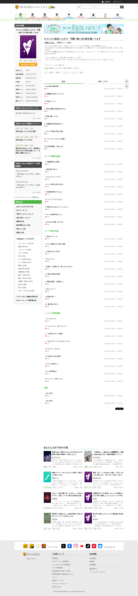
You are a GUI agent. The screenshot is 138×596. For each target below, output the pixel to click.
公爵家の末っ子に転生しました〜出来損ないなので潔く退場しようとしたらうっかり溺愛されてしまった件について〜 (108, 495)
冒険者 (58, 72)
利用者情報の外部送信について (62, 574)
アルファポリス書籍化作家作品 (27, 296)
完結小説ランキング (23, 218)
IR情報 (92, 561)
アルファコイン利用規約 (60, 561)
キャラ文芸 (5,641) (24, 259)
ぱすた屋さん (97, 457)
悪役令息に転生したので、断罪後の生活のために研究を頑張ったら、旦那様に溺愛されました (28, 150)
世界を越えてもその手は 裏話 (26, 131)
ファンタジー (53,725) (26, 243)
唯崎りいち (55, 478)
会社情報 (93, 558)
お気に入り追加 (29, 64)
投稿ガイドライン (58, 580)
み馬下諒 (54, 519)
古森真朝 (54, 498)
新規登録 (107, 2)
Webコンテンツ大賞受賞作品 (26, 300)
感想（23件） (103, 81)
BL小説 (27, 20)
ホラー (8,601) (23, 253)
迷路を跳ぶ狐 (97, 478)
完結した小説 (21, 229)
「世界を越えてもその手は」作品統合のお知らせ (28, 186)
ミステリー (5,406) (24, 250)
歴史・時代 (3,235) (24, 278)
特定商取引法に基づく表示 (61, 571)
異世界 (51, 72)
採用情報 (93, 564)
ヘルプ (54, 577)
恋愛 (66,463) (22, 246)
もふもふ (75, 72)
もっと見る (37, 118)
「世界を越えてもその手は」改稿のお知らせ (28, 175)
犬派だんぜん (49, 43)
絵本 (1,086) (22, 284)
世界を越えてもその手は (24, 140)
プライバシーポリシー (59, 583)
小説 (21, 20)
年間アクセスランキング (24, 214)
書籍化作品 (20, 221)
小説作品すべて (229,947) (25, 239)
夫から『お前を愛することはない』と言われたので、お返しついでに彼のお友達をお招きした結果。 (67, 495)
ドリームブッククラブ (97, 572)
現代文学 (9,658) (24, 269)
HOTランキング (21, 210)
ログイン (119, 2)
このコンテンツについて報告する (27, 197)
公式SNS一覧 (110, 547)
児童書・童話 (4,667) (25, 281)
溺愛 (81, 72)
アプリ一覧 (53, 547)
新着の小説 (20, 232)
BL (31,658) (22, 288)
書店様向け (93, 569)
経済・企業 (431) (24, 275)
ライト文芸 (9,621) (24, 262)
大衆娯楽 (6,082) (24, 272)
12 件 (68, 42)
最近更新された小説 (23, 225)
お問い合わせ (56, 587)
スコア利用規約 (57, 568)
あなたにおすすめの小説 (24, 206)
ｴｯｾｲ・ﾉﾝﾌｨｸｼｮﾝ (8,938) (26, 291)
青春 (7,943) (22, 265)
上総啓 (95, 498)
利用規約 (55, 558)
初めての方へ (31, 558)
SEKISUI (95, 519)
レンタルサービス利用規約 (61, 564)
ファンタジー (66, 72)
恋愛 (45, 466)
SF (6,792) (22, 256)
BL (64, 68)
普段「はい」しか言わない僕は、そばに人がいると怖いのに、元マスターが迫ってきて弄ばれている (108, 475)
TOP (16, 20)
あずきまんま (56, 457)
